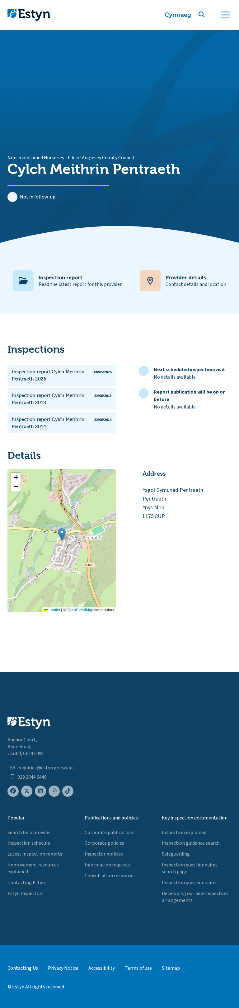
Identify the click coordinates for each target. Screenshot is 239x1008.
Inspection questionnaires (190, 882)
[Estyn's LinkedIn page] (40, 791)
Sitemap (171, 968)
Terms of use (138, 968)
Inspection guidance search (191, 843)
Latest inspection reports (34, 854)
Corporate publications (109, 832)
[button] (209, 15)
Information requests (107, 864)
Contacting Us (22, 968)
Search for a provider (29, 832)
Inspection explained (184, 832)
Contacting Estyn (26, 882)
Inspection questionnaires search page (190, 868)
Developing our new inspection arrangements (195, 897)
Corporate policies (104, 843)
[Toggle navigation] (226, 15)
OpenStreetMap (80, 609)
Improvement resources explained (33, 868)
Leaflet (54, 609)
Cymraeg (178, 14)
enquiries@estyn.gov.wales (46, 767)
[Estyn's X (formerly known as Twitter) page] (27, 791)
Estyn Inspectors (25, 893)
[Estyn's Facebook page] (13, 791)
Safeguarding (176, 854)
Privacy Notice (63, 968)
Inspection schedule (28, 843)
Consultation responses (110, 875)
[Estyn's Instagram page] (54, 791)
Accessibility (101, 968)
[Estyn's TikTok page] (67, 791)
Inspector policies (104, 854)
